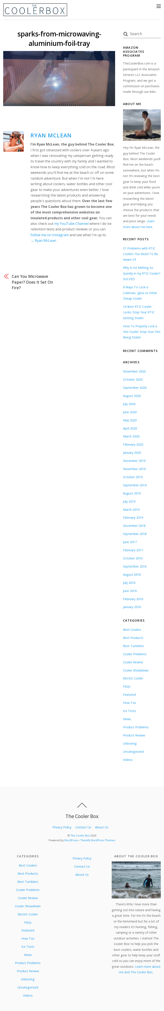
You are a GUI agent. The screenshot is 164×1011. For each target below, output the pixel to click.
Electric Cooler (133, 678)
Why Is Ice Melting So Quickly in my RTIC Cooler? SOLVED (141, 273)
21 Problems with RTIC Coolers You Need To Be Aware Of (140, 254)
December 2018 (134, 526)
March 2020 (131, 436)
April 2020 (130, 428)
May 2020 (130, 420)
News (127, 719)
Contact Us (83, 827)
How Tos (129, 703)
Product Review (134, 735)
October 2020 (132, 379)
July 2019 (129, 501)
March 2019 (131, 510)
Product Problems (136, 727)
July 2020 (129, 404)
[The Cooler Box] (35, 14)
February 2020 (133, 444)
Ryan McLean (51, 135)
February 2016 (133, 599)
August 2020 (132, 396)
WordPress (71, 840)
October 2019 (132, 477)
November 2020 (134, 371)
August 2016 (132, 574)
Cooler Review (133, 662)
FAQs (126, 686)
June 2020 (130, 412)
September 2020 (134, 388)
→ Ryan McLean (43, 240)
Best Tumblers (133, 646)
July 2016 (129, 583)
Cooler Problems (134, 654)
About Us (101, 827)
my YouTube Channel (71, 223)
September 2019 (134, 485)
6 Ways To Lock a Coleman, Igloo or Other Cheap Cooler (140, 292)
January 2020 (132, 453)
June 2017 (130, 542)
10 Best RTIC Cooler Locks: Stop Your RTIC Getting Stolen (138, 312)
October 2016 (132, 558)
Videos (128, 760)
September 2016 (134, 566)
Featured (129, 695)
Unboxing (130, 743)
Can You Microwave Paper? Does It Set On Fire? (32, 281)
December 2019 (134, 461)
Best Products (133, 638)
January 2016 (132, 607)
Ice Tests (129, 711)
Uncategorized (133, 752)
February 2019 (133, 517)
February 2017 (133, 550)
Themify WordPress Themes (97, 840)
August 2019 (132, 493)
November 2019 (134, 469)
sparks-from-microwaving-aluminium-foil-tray (59, 38)
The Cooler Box (80, 835)
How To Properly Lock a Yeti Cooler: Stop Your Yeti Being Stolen (141, 332)
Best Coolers (132, 630)
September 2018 (134, 534)
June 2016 (130, 591)
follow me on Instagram (50, 235)
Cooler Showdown (136, 670)
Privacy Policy (62, 827)
